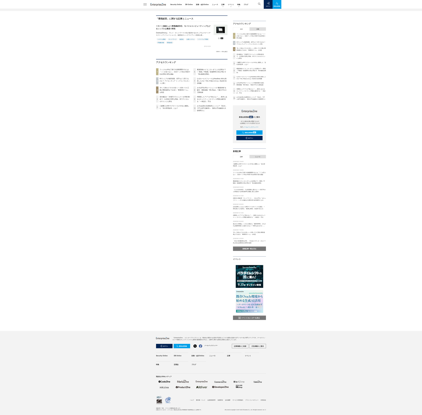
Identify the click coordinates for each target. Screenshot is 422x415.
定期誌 (176, 364)
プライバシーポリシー (251, 400)
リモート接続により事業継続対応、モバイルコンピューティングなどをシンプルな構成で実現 (183, 27)
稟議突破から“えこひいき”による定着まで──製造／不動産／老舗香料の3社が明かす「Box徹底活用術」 (211, 71)
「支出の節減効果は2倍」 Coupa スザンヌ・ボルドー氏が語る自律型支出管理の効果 (249, 242)
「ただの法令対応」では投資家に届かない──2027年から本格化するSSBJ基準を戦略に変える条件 (249, 190)
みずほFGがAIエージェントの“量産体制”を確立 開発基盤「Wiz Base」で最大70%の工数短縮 (211, 89)
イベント (231, 4)
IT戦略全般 (161, 42)
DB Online (189, 4)
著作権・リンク (200, 400)
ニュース (215, 4)
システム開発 (162, 39)
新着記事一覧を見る (249, 249)
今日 (241, 29)
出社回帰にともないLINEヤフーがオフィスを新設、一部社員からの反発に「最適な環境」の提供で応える (249, 207)
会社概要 (227, 400)
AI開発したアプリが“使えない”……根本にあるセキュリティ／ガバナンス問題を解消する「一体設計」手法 (212, 99)
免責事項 (220, 400)
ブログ (246, 4)
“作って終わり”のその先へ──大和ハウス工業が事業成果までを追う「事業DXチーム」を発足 (174, 89)
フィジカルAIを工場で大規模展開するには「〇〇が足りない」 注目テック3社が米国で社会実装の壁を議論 (175, 71)
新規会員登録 (250, 133)
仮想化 (182, 39)
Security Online (176, 4)
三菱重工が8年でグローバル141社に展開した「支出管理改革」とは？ (174, 107)
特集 (238, 4)
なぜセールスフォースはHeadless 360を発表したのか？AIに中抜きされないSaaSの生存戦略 (212, 80)
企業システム (191, 39)
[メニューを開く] (145, 4)
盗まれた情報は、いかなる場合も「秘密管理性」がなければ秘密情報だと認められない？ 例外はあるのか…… (249, 225)
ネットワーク (172, 39)
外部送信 (263, 400)
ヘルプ (192, 400)
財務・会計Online (202, 4)
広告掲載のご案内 (258, 346)
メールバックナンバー (250, 127)
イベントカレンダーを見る (250, 318)
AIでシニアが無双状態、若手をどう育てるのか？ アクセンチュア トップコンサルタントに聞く (175, 80)
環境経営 (169, 42)
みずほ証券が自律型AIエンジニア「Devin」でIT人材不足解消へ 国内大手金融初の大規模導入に (212, 108)
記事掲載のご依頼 (240, 346)
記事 (223, 4)
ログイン (250, 138)
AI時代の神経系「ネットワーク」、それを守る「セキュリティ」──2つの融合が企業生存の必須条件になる (249, 199)
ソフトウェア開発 (203, 39)
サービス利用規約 (238, 400)
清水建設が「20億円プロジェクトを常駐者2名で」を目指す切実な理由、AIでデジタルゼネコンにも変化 (175, 99)
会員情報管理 (211, 400)
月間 (257, 29)
